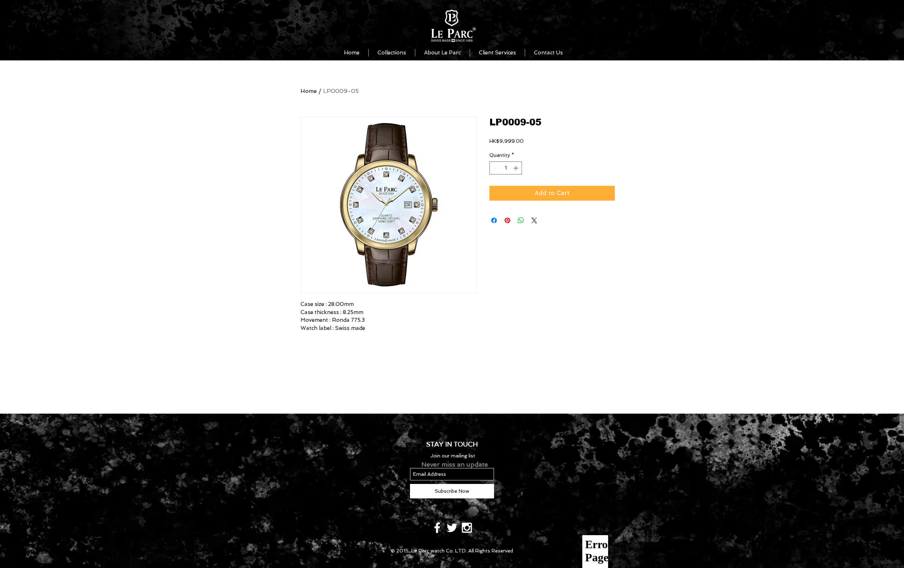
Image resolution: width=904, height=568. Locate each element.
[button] (392, 53)
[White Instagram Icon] (467, 528)
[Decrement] (494, 168)
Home (309, 91)
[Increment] (516, 168)
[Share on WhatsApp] (521, 220)
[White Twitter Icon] (452, 528)
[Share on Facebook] (494, 220)
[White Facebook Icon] (437, 528)
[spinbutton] (505, 168)
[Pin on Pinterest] (507, 220)
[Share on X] (534, 220)
